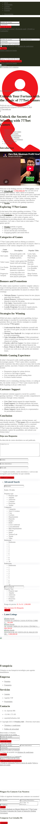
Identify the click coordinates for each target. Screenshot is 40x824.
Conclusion (8, 143)
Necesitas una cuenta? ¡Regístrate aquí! (13, 29)
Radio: (9, 490)
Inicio (6, 3)
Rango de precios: (10, 604)
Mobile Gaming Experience (13, 139)
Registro (3, 48)
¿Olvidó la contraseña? (7, 763)
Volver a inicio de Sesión (8, 50)
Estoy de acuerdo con (18, 46)
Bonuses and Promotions (12, 135)
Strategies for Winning (11, 137)
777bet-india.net (5, 109)
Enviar (3, 807)
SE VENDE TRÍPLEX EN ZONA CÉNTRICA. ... (22, 626)
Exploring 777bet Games (12, 132)
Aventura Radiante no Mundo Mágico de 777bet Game (18, 809)
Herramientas (8, 14)
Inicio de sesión (6, 27)
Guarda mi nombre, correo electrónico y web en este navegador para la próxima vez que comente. (19, 473)
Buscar (7, 610)
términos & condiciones (25, 46)
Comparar (4, 823)
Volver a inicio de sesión (23, 763)
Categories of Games (11, 134)
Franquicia (7, 8)
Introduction (8, 130)
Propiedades (8, 4)
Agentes (7, 6)
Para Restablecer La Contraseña (11, 61)
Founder (7, 10)
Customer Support (10, 141)
